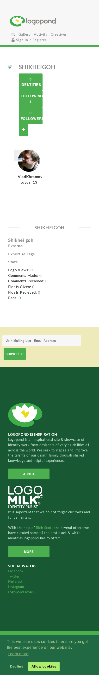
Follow (23, 130)
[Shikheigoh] (10, 66)
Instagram (16, 587)
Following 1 (32, 98)
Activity (40, 34)
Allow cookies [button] (43, 666)
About (29, 474)
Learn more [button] (18, 654)
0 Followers (32, 115)
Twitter (13, 576)
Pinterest (15, 581)
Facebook (15, 571)
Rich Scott (45, 528)
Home (49, 21)
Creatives (59, 34)
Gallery (25, 34)
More (29, 551)
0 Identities (31, 82)
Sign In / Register (30, 40)
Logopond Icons (21, 592)
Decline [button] (16, 666)
